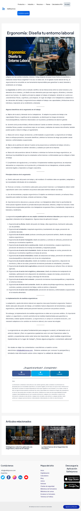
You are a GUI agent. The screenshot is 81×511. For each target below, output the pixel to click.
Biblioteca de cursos (47, 491)
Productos (21, 4)
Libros (42, 481)
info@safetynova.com (25, 350)
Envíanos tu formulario (47, 494)
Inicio (42, 470)
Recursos (40, 4)
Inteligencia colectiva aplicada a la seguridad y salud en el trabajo (19, 447)
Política (50, 497)
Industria (30, 4)
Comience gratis (23, 13)
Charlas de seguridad (47, 486)
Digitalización (44, 473)
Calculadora (44, 476)
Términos (43, 497)
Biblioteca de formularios (48, 489)
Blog (42, 478)
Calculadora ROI (57, 4)
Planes (48, 4)
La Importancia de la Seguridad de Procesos (55, 447)
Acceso (67, 4)
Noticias (43, 483)
